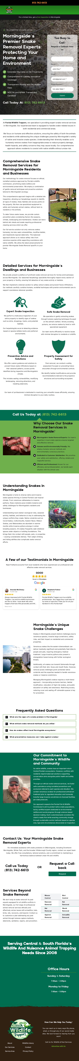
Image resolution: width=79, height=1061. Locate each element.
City (53, 54)
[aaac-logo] (9, 7)
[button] (39, 717)
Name (54, 64)
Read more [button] (3, 606)
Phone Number (57, 84)
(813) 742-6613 (54, 414)
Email (53, 74)
